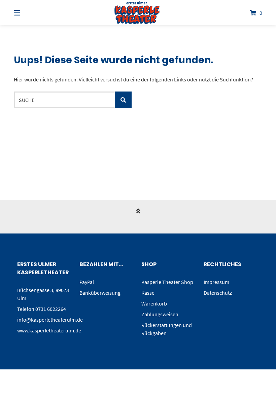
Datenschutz (218, 292)
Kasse (147, 292)
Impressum (216, 282)
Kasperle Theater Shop (167, 282)
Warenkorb (154, 303)
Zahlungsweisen (159, 314)
